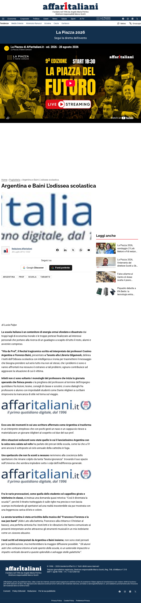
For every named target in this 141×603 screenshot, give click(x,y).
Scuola (32, 277)
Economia (12, 19)
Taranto (45, 277)
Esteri (46, 19)
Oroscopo (137, 23)
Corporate (24, 19)
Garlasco (65, 23)
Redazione (31, 591)
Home (4, 179)
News (54, 19)
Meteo (123, 23)
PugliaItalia (14, 179)
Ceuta (56, 23)
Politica (36, 19)
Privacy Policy (56, 601)
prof (21, 277)
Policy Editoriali (18, 591)
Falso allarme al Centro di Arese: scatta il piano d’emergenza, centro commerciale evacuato (127, 277)
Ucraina (47, 23)
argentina (9, 277)
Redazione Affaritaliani (22, 249)
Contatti (6, 591)
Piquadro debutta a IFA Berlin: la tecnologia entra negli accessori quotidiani (126, 291)
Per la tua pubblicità (46, 591)
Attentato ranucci (34, 23)
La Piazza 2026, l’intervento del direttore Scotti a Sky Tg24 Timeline (127, 262)
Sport (73, 19)
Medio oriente (17, 23)
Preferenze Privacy (83, 601)
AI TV (82, 19)
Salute (64, 19)
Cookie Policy (69, 601)
